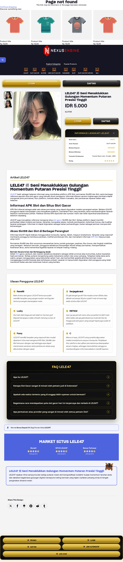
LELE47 (13, 194)
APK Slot (94, 237)
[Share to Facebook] (17, 506)
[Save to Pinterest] (31, 506)
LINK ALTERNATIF (92, 548)
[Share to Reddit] (37, 506)
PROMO (33, 540)
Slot (17, 254)
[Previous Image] (15, 116)
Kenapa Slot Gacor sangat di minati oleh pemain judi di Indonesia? (45, 385)
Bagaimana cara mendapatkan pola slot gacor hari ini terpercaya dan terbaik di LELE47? (55, 403)
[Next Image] (59, 116)
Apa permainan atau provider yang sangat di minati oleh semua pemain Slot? (50, 412)
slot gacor (57, 220)
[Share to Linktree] (24, 506)
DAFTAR (91, 83)
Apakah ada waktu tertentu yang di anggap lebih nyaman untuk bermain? (49, 394)
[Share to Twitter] (11, 506)
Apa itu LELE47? (20, 377)
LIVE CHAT (63, 555)
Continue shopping (8, 7)
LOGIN (31, 83)
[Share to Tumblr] (44, 506)
